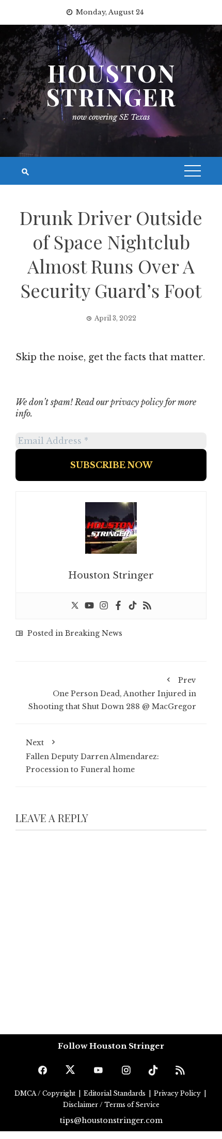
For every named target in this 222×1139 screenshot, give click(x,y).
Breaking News (93, 633)
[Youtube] (89, 606)
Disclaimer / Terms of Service (111, 1105)
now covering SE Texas (111, 117)
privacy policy (136, 402)
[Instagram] (103, 606)
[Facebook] (118, 606)
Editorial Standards (115, 1093)
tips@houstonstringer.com (111, 1120)
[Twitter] (75, 606)
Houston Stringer (111, 85)
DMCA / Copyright (45, 1093)
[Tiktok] (132, 606)
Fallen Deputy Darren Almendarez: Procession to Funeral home (92, 756)
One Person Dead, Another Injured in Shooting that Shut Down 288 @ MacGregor (112, 693)
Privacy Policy (178, 1093)
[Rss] (147, 606)
